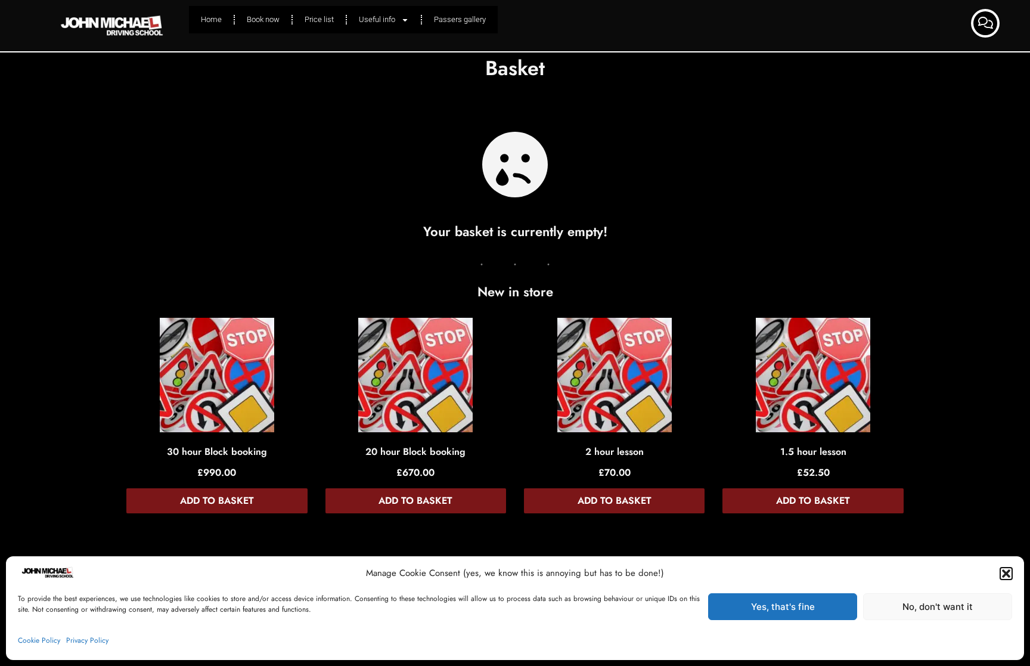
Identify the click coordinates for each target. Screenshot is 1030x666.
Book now (263, 19)
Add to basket (217, 500)
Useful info (377, 19)
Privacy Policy (87, 640)
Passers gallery (460, 19)
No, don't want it (937, 606)
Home (211, 19)
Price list (319, 19)
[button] (1006, 574)
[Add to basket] (217, 378)
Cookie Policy (39, 640)
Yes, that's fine (783, 606)
